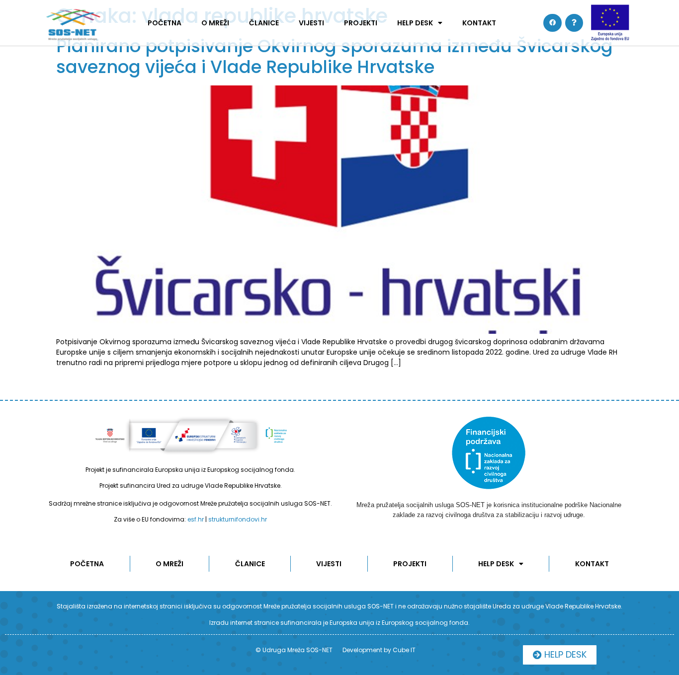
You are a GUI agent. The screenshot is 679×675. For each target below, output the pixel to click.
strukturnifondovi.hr (237, 519)
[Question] (574, 23)
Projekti (360, 23)
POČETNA (164, 23)
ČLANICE (264, 23)
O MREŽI (215, 23)
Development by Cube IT (379, 650)
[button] (559, 655)
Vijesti (311, 23)
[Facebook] (552, 23)
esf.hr (195, 519)
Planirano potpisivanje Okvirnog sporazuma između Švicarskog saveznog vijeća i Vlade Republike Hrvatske (334, 56)
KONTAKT (479, 23)
